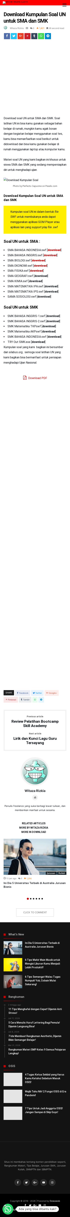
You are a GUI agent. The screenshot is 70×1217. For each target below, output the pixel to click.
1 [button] (28, 899)
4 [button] (36, 898)
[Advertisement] (35, 79)
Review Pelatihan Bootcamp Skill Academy (35, 721)
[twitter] (14, 37)
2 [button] (30, 898)
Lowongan (53, 1209)
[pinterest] (27, 37)
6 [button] (42, 898)
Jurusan (51, 873)
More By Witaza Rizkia (33, 827)
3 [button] (33, 898)
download (54, 250)
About (15, 1209)
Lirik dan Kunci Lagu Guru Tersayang (35, 739)
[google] (21, 37)
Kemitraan (26, 1209)
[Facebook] (17, 1182)
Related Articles (33, 823)
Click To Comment (35, 912)
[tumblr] (34, 37)
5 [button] (39, 898)
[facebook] (7, 37)
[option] (35, 864)
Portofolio (39, 1209)
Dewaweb (55, 1201)
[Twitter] (26, 1182)
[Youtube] (43, 1182)
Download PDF (37, 378)
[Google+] (35, 1182)
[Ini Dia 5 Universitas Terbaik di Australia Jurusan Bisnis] (35, 857)
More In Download (33, 832)
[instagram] (52, 1182)
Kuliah (62, 873)
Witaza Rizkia (17, 28)
